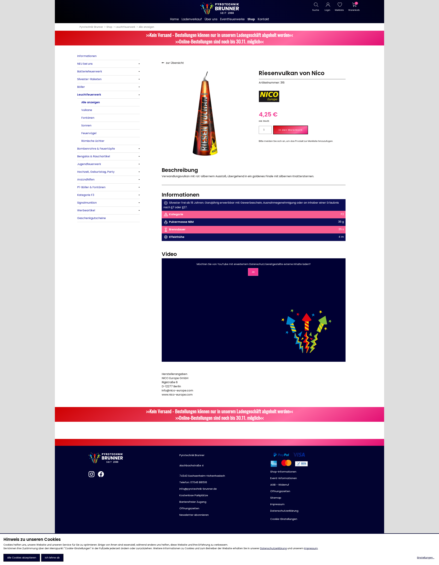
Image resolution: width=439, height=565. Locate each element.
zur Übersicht (175, 63)
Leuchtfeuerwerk (125, 27)
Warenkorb (353, 10)
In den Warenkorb (290, 129)
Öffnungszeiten (189, 508)
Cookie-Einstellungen (283, 519)
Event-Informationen (283, 478)
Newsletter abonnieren (194, 515)
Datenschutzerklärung (273, 548)
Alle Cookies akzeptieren (21, 557)
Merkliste (339, 10)
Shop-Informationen (283, 471)
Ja (253, 272)
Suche (315, 10)
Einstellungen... (425, 557)
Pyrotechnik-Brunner (91, 27)
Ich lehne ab (52, 557)
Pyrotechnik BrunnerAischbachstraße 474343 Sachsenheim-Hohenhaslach (202, 465)
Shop (109, 27)
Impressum (311, 548)
